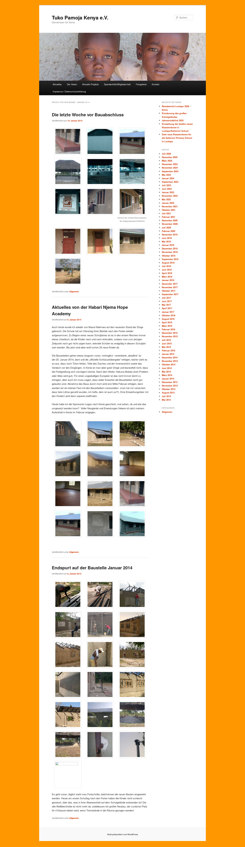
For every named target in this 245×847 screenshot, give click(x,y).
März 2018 (167, 276)
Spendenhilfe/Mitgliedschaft (117, 84)
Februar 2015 (168, 350)
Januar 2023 (168, 192)
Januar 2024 (168, 178)
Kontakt (155, 84)
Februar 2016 (168, 329)
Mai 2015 (166, 347)
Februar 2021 (168, 216)
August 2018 (168, 262)
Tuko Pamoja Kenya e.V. (80, 17)
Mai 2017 (166, 304)
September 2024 (170, 171)
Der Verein (72, 84)
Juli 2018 (166, 266)
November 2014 (170, 361)
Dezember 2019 (170, 234)
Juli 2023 (166, 185)
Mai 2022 (166, 199)
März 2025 (167, 160)
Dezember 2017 (170, 283)
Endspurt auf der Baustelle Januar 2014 (92, 568)
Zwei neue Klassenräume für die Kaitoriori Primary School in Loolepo (177, 138)
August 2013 (168, 392)
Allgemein (74, 291)
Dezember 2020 (170, 220)
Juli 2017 (166, 297)
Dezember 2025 (170, 157)
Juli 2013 (166, 396)
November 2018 (170, 252)
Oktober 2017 (168, 290)
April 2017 (167, 308)
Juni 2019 (167, 238)
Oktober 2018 (168, 255)
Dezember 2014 (170, 357)
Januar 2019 (168, 245)
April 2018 (167, 273)
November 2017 (170, 287)
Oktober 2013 (168, 389)
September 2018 (170, 259)
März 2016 (167, 325)
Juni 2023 (167, 188)
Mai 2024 (166, 174)
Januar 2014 (168, 378)
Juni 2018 (167, 269)
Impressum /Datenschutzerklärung (69, 91)
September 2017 (170, 294)
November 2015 (170, 336)
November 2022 (170, 195)
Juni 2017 (167, 301)
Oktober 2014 (168, 364)
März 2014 (167, 375)
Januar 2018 (168, 280)
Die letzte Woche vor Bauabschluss (88, 114)
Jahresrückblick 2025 (173, 120)
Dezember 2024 (170, 164)
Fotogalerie (141, 84)
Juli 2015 (166, 340)
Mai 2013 (166, 399)
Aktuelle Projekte (90, 84)
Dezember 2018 (170, 248)
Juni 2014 (167, 368)
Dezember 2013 (170, 382)
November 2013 (170, 385)
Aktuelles (57, 84)
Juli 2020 (166, 227)
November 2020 (170, 223)
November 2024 (170, 167)
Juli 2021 (166, 213)
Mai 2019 (166, 241)
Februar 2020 (168, 231)
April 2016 (167, 322)
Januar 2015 (168, 354)
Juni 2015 (167, 343)
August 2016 (168, 318)
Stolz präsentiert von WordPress (122, 834)
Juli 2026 (166, 153)
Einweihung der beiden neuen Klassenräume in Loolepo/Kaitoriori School (177, 127)
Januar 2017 (168, 311)
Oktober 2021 (168, 209)
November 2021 (170, 206)
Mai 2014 (166, 371)
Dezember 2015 (170, 332)
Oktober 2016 (168, 315)
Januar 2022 (168, 202)
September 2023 (170, 181)
